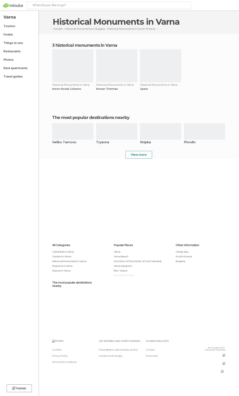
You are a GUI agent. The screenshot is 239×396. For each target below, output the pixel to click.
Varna (117, 251)
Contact (150, 349)
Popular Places (123, 245)
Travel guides (13, 76)
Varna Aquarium (123, 265)
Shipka (145, 142)
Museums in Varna (62, 265)
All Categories (61, 245)
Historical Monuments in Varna (69, 261)
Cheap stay (182, 251)
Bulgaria (180, 261)
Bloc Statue (120, 270)
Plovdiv (190, 142)
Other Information (187, 245)
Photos (8, 59)
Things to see (13, 43)
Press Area (152, 355)
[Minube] (13, 5)
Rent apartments (15, 68)
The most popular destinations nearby (90, 117)
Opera (144, 88)
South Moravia (184, 256)
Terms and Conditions (64, 361)
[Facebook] (205, 342)
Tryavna (102, 142)
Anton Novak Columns (66, 88)
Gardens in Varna (61, 256)
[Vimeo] (217, 342)
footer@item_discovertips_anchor (118, 349)
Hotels (8, 34)
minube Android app (110, 355)
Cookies (57, 349)
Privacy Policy (60, 355)
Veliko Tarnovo (64, 142)
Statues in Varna (61, 270)
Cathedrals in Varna (63, 251)
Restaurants (12, 51)
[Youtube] (222, 342)
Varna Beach (121, 256)
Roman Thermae (107, 88)
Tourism (9, 26)
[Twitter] (211, 342)
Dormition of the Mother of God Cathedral (137, 261)
